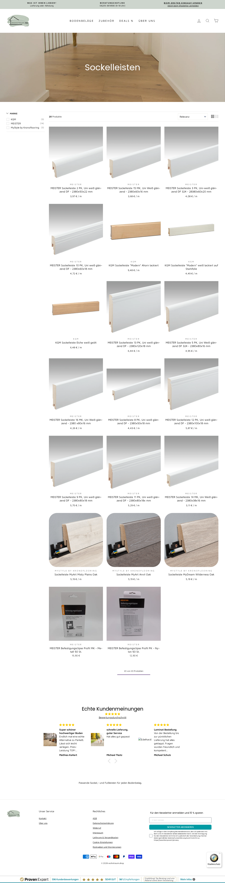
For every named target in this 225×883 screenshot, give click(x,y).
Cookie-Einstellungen (103, 842)
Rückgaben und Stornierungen (107, 847)
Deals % (126, 20)
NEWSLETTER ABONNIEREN (180, 827)
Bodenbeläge (82, 20)
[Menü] (220, 854)
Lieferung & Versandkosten (105, 837)
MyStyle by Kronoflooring (25, 127)
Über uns (147, 20)
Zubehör (106, 20)
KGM (13, 119)
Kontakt (42, 818)
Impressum (98, 832)
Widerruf (97, 828)
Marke (13, 113)
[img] (112, 714)
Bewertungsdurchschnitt (112, 717)
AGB (95, 818)
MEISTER (16, 123)
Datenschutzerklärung (103, 823)
